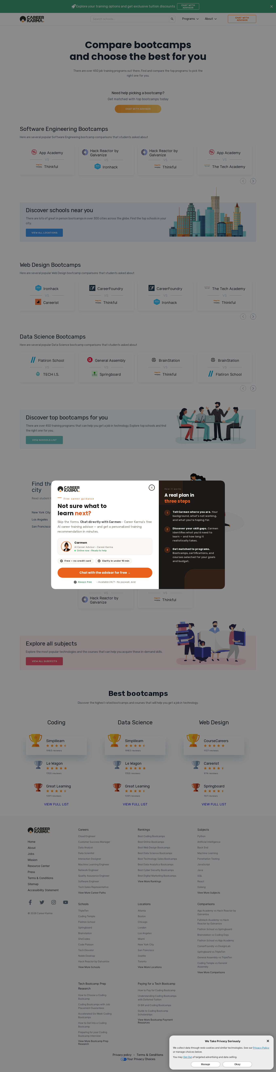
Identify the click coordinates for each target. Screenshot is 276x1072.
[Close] (152, 488)
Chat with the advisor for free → (105, 572)
